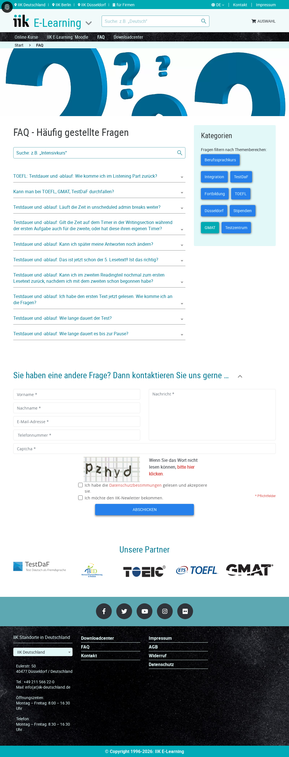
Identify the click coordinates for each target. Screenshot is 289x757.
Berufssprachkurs (220, 159)
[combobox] (43, 652)
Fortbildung (215, 193)
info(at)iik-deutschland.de (47, 687)
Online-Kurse (26, 37)
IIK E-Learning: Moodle (67, 37)
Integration (214, 176)
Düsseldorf (214, 210)
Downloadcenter (128, 37)
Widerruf (158, 656)
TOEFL (241, 193)
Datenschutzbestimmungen (135, 485)
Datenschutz (161, 664)
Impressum (160, 638)
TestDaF (241, 176)
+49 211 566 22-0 (39, 681)
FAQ (101, 37)
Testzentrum (236, 227)
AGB (153, 647)
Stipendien (242, 210)
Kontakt (89, 656)
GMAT (210, 227)
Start (19, 45)
